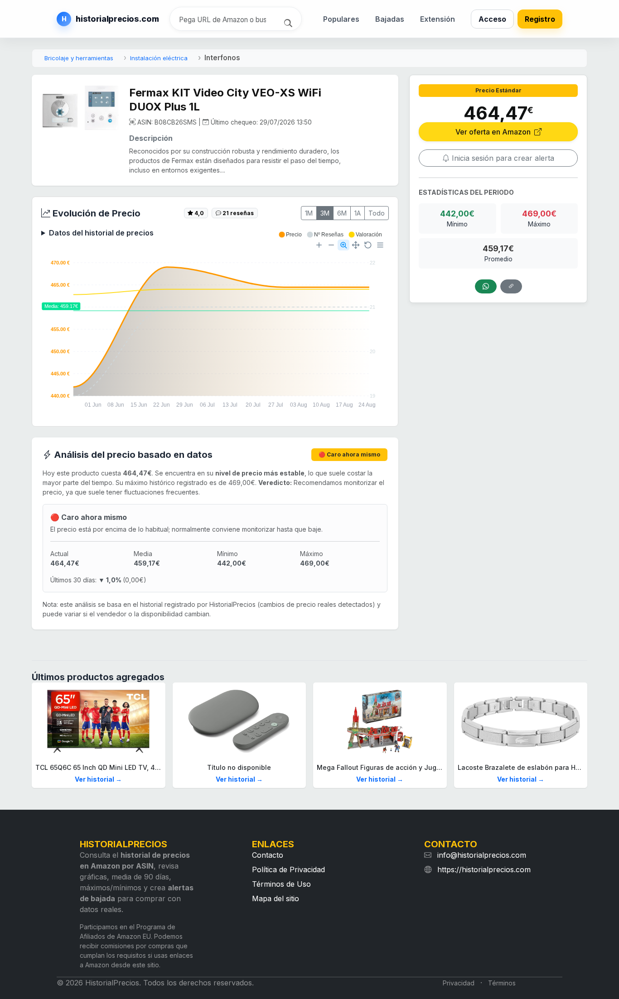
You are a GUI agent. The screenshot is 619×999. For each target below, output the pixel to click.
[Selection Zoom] (343, 245)
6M (342, 213)
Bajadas (389, 19)
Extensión (437, 19)
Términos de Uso (281, 884)
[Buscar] (289, 22)
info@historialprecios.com (481, 855)
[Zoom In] (319, 245)
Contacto (267, 855)
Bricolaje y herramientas (78, 58)
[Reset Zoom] (368, 245)
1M (309, 213)
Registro (540, 19)
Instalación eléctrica (159, 58)
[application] (215, 324)
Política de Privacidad (288, 869)
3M (324, 213)
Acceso (492, 19)
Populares (341, 19)
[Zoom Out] (331, 245)
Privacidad (458, 983)
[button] (290, 234)
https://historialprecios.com (484, 869)
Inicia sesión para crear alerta (502, 158)
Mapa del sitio (275, 898)
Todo (376, 213)
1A (357, 213)
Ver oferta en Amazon (493, 131)
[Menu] (380, 245)
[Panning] (356, 245)
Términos (502, 983)
